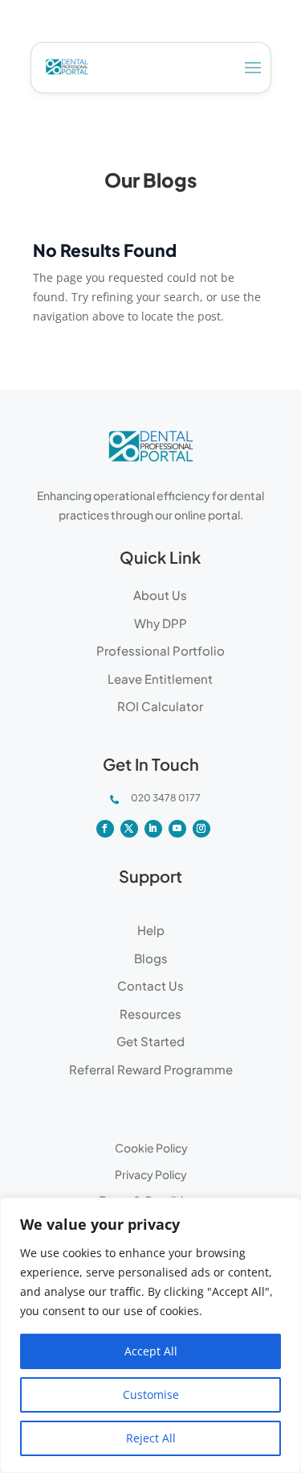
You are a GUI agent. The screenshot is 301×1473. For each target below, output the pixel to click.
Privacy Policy (151, 1174)
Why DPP (160, 623)
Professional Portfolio (160, 650)
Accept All (150, 1351)
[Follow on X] (129, 829)
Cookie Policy (151, 1147)
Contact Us (150, 985)
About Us (160, 594)
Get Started (150, 1041)
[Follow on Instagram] (201, 829)
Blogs (151, 958)
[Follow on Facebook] (105, 829)
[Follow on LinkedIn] (153, 829)
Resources (150, 1013)
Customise (151, 1394)
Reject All (151, 1438)
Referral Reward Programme (151, 1069)
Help (151, 929)
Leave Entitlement (160, 678)
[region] (150, 1335)
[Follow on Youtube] (177, 829)
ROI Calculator (160, 706)
